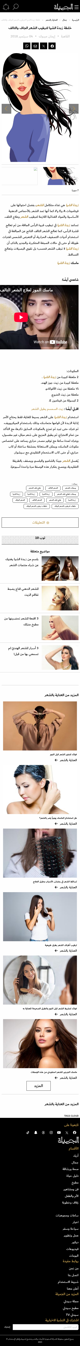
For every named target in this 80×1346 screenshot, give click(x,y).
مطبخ (75, 1182)
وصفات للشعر (70, 488)
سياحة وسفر (71, 1228)
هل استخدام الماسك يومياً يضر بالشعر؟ (58, 818)
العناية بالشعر (51, 20)
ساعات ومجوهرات (67, 1215)
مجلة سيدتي (71, 1301)
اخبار (76, 1222)
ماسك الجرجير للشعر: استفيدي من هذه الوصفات (54, 1072)
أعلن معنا (73, 1288)
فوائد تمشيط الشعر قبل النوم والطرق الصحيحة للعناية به (50, 1008)
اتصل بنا (73, 1275)
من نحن (74, 1268)
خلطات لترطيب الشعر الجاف (65, 506)
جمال (64, 20)
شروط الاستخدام (68, 1281)
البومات (74, 1255)
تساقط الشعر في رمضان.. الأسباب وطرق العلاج (55, 881)
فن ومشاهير (71, 1189)
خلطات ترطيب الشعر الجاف (36, 506)
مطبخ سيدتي (71, 1308)
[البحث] (15, 7)
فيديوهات (72, 1249)
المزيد (38, 1085)
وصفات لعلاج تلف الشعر (66, 494)
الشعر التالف (53, 488)
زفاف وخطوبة (70, 1202)
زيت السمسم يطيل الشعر (47, 409)
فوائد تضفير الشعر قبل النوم (63, 754)
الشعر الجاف (20, 500)
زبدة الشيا (46, 494)
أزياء (76, 1155)
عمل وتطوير (71, 1235)
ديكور (75, 1242)
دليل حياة (72, 1175)
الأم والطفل (72, 1196)
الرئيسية (75, 20)
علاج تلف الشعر (35, 488)
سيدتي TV (72, 1314)
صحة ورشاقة (71, 1169)
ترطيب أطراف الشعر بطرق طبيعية (61, 945)
